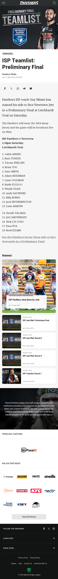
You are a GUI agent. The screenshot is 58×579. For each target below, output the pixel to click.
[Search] (54, 3)
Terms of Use (23, 558)
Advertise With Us (40, 563)
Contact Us (28, 563)
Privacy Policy (35, 558)
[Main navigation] (3, 2)
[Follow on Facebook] (44, 528)
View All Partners (29, 516)
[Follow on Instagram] (54, 528)
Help (20, 563)
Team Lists (7, 54)
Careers (13, 563)
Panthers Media (9, 74)
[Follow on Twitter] (49, 528)
